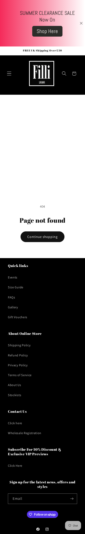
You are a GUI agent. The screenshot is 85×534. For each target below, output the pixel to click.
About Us (14, 385)
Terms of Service (20, 375)
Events (12, 277)
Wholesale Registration (24, 433)
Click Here (15, 466)
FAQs (11, 297)
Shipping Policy (19, 345)
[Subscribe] (72, 498)
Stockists (14, 395)
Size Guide (15, 287)
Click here (15, 423)
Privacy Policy (18, 365)
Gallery (13, 307)
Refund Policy (18, 355)
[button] (9, 74)
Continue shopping (42, 236)
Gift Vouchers (17, 317)
